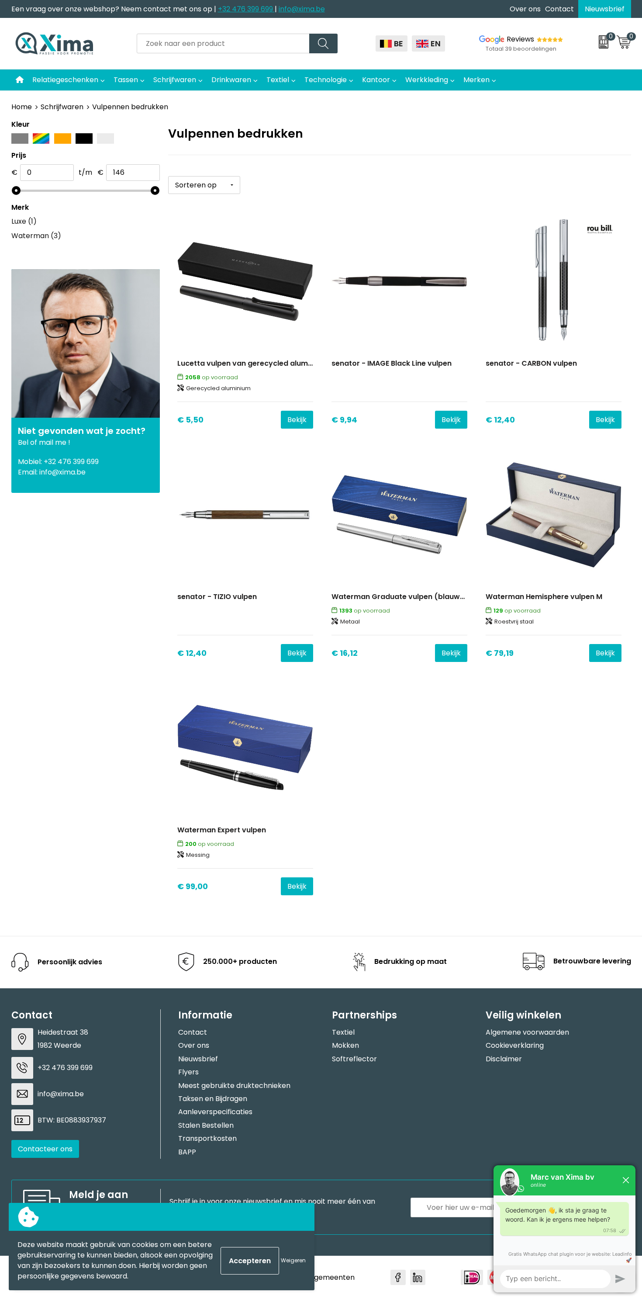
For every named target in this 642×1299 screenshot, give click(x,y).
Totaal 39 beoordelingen (521, 49)
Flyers (188, 1072)
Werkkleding (426, 80)
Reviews (520, 39)
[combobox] (223, 43)
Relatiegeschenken (65, 80)
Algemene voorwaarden (527, 1032)
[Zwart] (84, 138)
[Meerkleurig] (41, 138)
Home (21, 107)
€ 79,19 (500, 653)
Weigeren (293, 1260)
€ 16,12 (344, 653)
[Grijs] (20, 138)
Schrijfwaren (174, 80)
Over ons (525, 9)
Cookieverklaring (515, 1045)
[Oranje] (62, 138)
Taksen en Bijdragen (212, 1099)
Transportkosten (207, 1138)
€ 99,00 (192, 886)
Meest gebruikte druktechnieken (234, 1086)
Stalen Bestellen (206, 1125)
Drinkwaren (231, 80)
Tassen (126, 80)
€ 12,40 (500, 420)
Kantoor (376, 80)
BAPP (187, 1152)
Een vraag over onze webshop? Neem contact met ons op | (114, 9)
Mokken (345, 1045)
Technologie (325, 80)
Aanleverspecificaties (215, 1112)
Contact (559, 9)
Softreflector (354, 1059)
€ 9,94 (344, 420)
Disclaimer (504, 1059)
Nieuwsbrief (605, 9)
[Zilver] (105, 138)
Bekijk (297, 420)
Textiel (277, 80)
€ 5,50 (190, 420)
